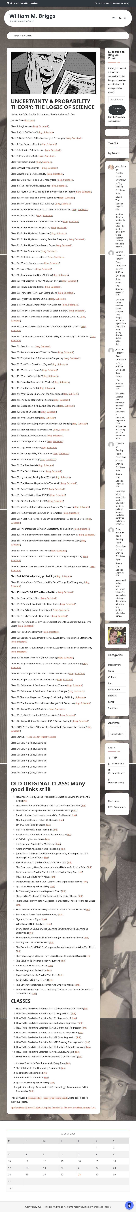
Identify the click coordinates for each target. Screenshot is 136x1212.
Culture (112, 677)
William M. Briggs (32, 16)
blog (35, 126)
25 (27, 1174)
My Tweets (113, 153)
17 (9, 1167)
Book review (114, 664)
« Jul (10, 1188)
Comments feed (116, 772)
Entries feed (118, 763)
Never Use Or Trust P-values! (41, 736)
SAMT (111, 701)
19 (44, 1167)
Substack (43, 126)
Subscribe (117, 110)
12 (44, 1161)
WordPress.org (116, 782)
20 (62, 1167)
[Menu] (114, 18)
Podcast (112, 695)
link (25, 800)
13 (62, 1161)
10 (9, 1161)
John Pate (121, 166)
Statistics (112, 707)
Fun (110, 683)
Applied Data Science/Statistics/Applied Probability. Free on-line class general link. (53, 1107)
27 (62, 1174)
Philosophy (114, 689)
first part (29, 120)
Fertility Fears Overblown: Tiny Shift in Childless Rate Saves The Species (121, 554)
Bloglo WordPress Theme (97, 1206)
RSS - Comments (117, 807)
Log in (115, 757)
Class (111, 670)
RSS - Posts (113, 800)
